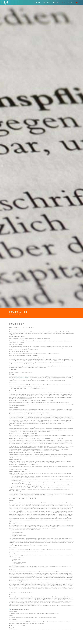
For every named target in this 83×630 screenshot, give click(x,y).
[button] (80, 3)
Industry (37, 2)
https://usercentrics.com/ (68, 526)
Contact (70, 2)
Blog (63, 2)
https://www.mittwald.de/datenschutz (22, 377)
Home (10, 314)
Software (47, 2)
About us (56, 2)
